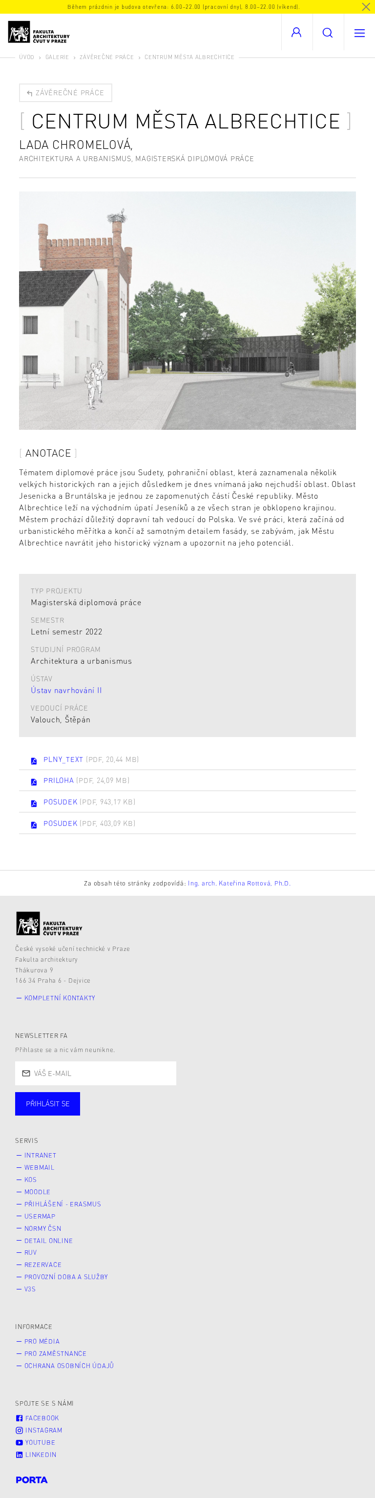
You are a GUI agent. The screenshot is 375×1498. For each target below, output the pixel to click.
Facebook (41, 1418)
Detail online (48, 1241)
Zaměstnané (111, 1113)
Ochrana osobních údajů (69, 1366)
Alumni (172, 1113)
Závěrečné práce (107, 57)
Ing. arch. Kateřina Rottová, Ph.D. (239, 883)
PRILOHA (86, 780)
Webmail (39, 1167)
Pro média (42, 1341)
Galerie (57, 57)
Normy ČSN (43, 1228)
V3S (30, 1289)
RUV (30, 1252)
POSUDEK (89, 801)
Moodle (37, 1192)
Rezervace (43, 1264)
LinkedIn (40, 1454)
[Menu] (359, 32)
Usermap (40, 1216)
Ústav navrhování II (66, 690)
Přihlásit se (48, 1103)
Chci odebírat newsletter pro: (77, 1099)
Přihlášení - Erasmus (63, 1204)
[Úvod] (49, 923)
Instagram (42, 1430)
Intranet (40, 1155)
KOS (30, 1179)
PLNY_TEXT (91, 759)
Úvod (27, 57)
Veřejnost (229, 1113)
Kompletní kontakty (60, 998)
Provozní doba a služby (66, 1277)
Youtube (39, 1442)
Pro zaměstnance (55, 1353)
